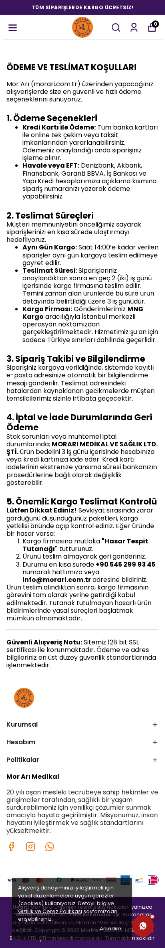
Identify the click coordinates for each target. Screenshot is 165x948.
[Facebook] (11, 846)
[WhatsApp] (143, 926)
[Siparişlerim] (134, 27)
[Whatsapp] (49, 846)
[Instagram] (30, 846)
